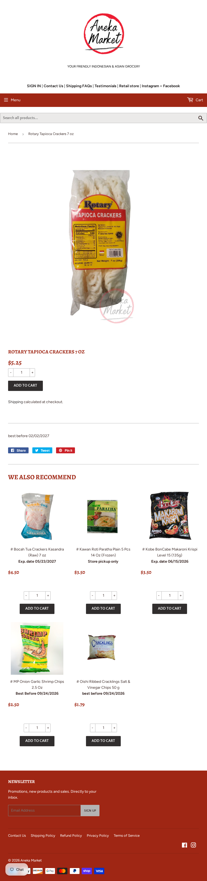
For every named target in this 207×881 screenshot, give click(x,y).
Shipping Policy (43, 835)
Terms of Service (127, 835)
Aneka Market (31, 860)
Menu (15, 100)
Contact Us (17, 835)
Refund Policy (71, 835)
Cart (199, 100)
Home (13, 134)
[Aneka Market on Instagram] (193, 846)
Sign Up (90, 810)
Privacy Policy (98, 835)
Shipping (15, 402)
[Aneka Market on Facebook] (184, 846)
